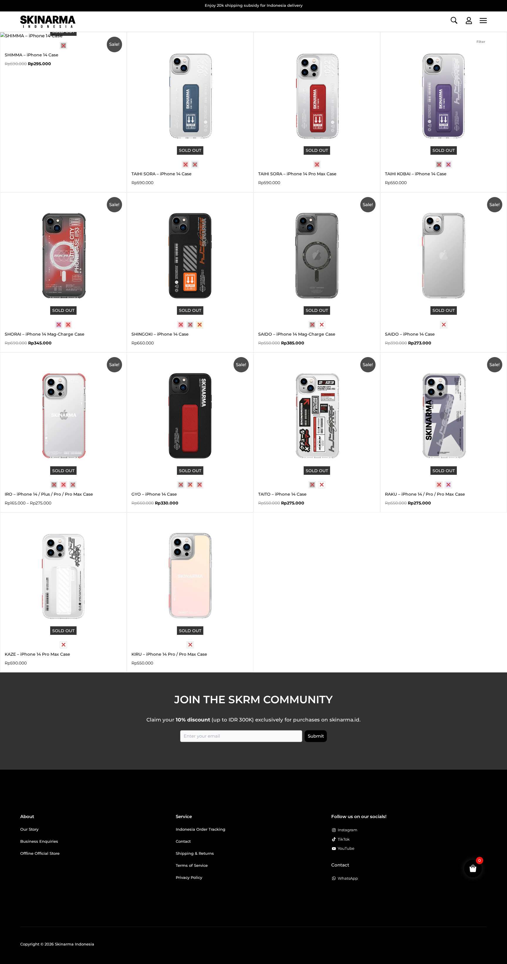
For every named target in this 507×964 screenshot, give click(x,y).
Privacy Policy (189, 877)
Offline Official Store (40, 853)
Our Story (29, 829)
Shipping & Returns (195, 853)
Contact (183, 841)
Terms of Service (192, 865)
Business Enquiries (39, 841)
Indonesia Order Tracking (200, 829)
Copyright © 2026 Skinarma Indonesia (57, 944)
